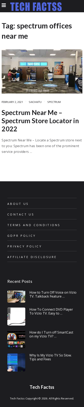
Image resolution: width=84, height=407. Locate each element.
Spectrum (54, 102)
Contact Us (20, 214)
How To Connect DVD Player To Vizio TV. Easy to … (51, 311)
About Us (18, 204)
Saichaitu (35, 102)
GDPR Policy (21, 236)
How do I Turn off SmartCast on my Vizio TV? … (51, 334)
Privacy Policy (24, 246)
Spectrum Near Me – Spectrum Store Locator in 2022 (40, 120)
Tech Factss (42, 387)
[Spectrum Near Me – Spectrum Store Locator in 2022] (42, 71)
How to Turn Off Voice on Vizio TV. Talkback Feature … (52, 294)
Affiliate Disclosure (32, 257)
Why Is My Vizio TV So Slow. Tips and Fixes (50, 357)
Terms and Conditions (34, 225)
